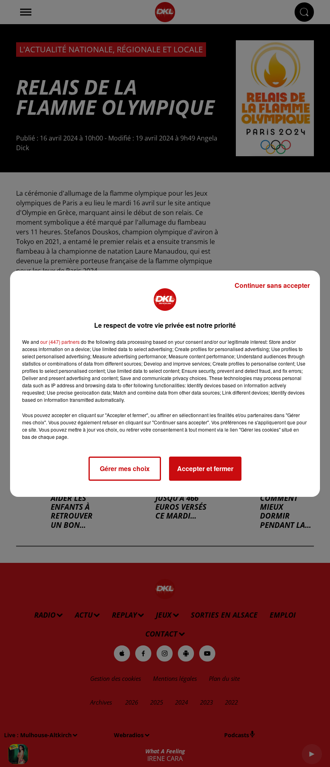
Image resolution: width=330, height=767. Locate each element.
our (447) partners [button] (60, 341)
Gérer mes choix (125, 468)
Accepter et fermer (205, 468)
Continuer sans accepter (272, 285)
